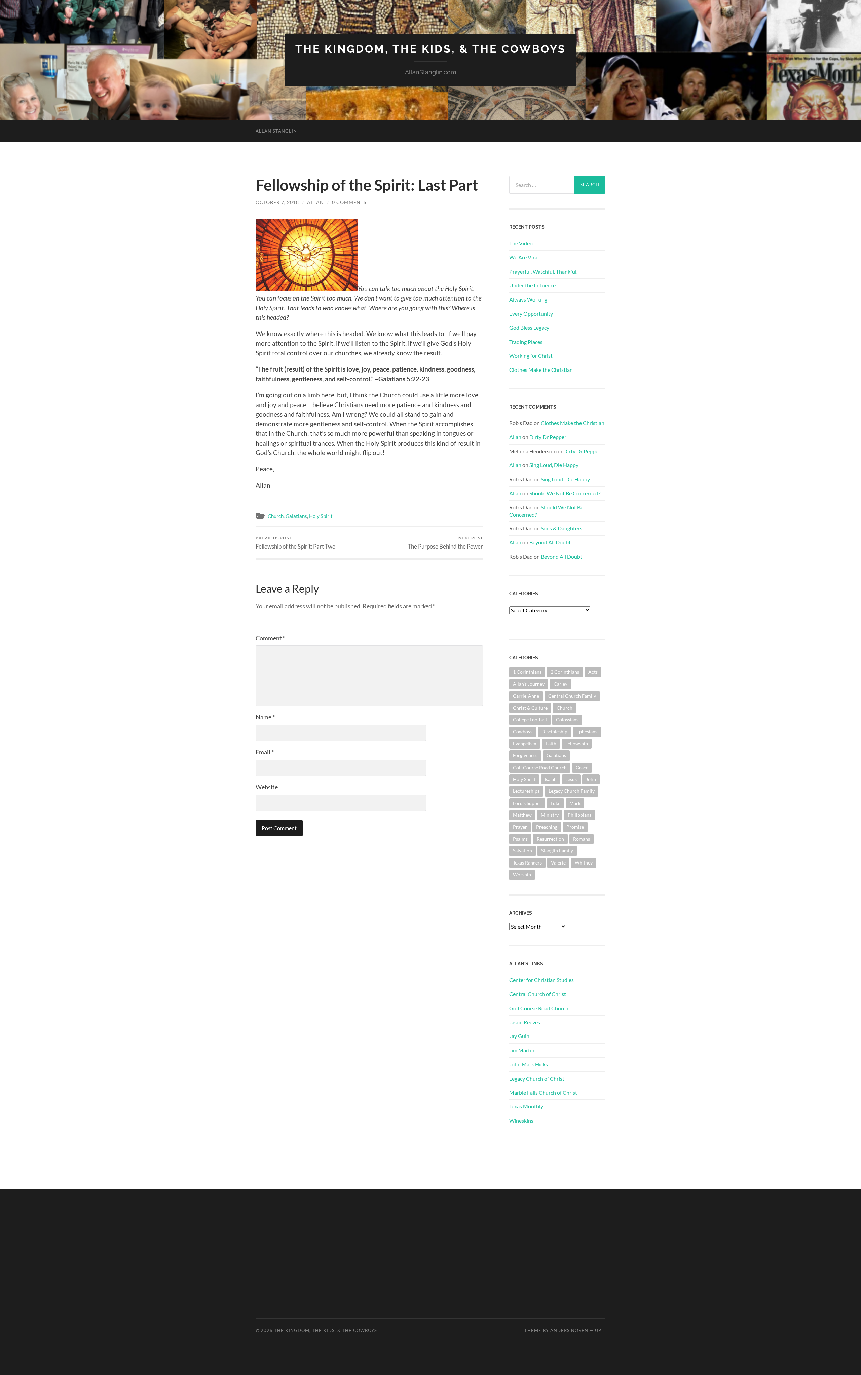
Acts (593, 672)
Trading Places (525, 342)
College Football (530, 719)
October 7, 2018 (277, 202)
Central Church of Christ (537, 994)
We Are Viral (524, 257)
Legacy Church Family (572, 791)
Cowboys (522, 731)
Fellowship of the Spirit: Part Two (295, 542)
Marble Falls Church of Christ (543, 1092)
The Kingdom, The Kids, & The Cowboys (430, 49)
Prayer (520, 827)
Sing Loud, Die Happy (553, 465)
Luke (555, 803)
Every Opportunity (531, 313)
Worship (522, 874)
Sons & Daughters (561, 528)
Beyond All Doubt (550, 542)
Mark (575, 803)
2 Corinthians (565, 672)
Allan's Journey (529, 684)
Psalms (520, 839)
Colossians (567, 719)
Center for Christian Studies (541, 980)
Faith (551, 743)
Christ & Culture (530, 708)
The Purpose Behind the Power (445, 542)
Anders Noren (569, 1330)
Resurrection (550, 839)
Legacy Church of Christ (536, 1078)
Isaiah (551, 779)
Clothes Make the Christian (541, 369)
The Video (521, 243)
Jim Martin (521, 1050)
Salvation (522, 850)
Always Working (528, 299)
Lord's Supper (527, 803)
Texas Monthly (526, 1106)
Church (276, 516)
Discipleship (554, 731)
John (591, 779)
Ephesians (586, 731)
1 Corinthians (527, 672)
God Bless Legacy (529, 327)
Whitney (584, 863)
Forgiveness (525, 755)
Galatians (296, 516)
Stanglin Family (557, 850)
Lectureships (526, 791)
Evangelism (524, 743)
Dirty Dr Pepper (547, 437)
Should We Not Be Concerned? (564, 493)
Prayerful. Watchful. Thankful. (543, 271)
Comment (270, 638)
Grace (582, 767)
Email (265, 752)
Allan (315, 202)
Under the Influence (532, 285)
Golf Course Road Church (540, 767)
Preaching (546, 827)
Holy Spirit (321, 516)
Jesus (571, 779)
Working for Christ (531, 355)
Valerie (558, 863)
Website (267, 787)
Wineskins (521, 1120)
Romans (581, 839)
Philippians (579, 815)
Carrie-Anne (526, 696)
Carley (560, 684)
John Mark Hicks (528, 1064)
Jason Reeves (524, 1022)
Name (265, 717)
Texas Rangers (527, 863)
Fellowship (576, 743)
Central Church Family (572, 696)
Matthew (522, 815)
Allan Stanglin (276, 131)
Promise (575, 827)
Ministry (550, 815)
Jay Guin (519, 1036)
